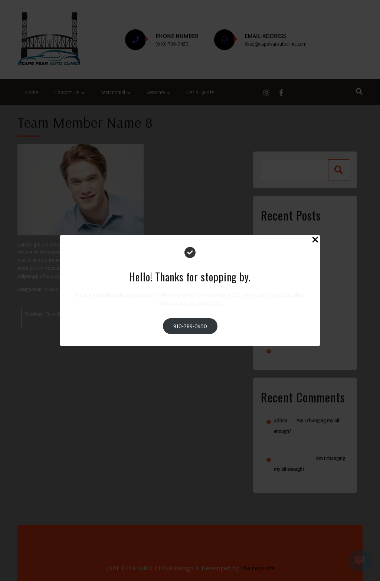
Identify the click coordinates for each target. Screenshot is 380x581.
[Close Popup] (315, 241)
